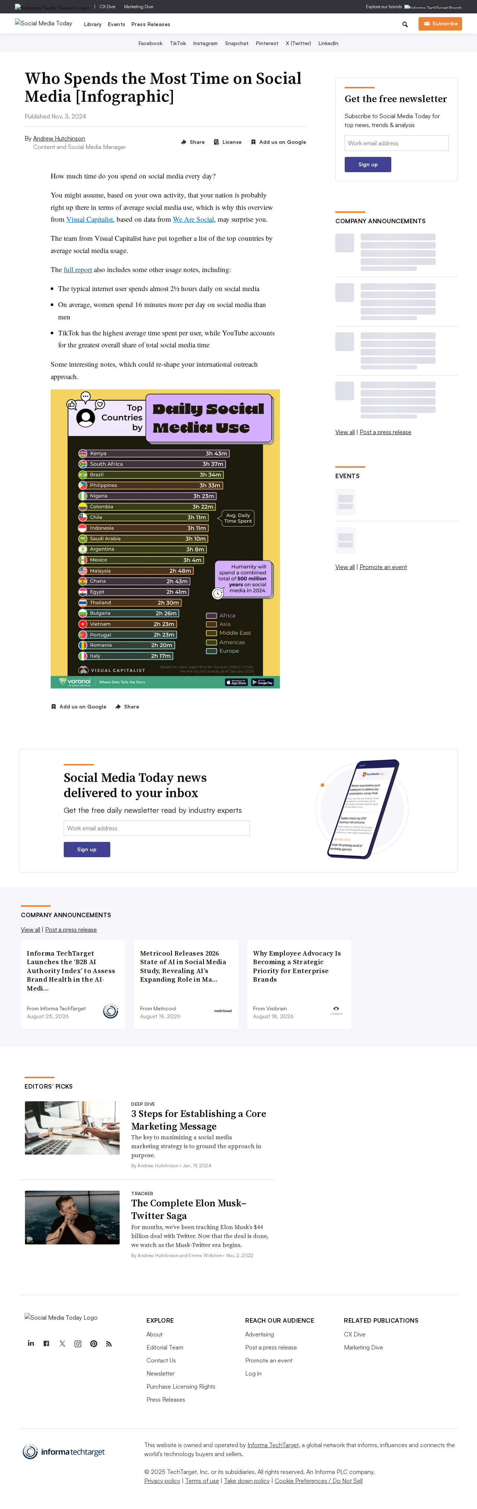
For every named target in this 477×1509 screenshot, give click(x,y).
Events (117, 24)
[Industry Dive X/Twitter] (62, 1344)
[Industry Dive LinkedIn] (30, 1344)
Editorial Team (164, 1347)
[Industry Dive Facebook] (46, 1344)
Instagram (205, 43)
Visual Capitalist (89, 219)
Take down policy (247, 1480)
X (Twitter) (298, 43)
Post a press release (385, 432)
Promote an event (383, 567)
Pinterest (267, 43)
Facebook (150, 43)
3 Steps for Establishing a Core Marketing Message (198, 1120)
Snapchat (237, 43)
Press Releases (151, 24)
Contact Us (161, 1360)
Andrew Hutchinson (59, 138)
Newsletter (160, 1373)
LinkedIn (328, 43)
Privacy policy (162, 1480)
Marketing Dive (138, 6)
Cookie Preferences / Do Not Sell (319, 1480)
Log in (253, 1373)
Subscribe (445, 23)
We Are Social (193, 219)
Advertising (259, 1334)
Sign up (368, 164)
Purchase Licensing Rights (180, 1386)
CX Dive (107, 6)
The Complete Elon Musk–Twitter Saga (188, 1209)
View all (345, 432)
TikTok (178, 43)
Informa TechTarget (273, 1445)
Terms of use (202, 1480)
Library (93, 24)
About (154, 1334)
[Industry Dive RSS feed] (109, 1344)
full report (78, 269)
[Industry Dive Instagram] (77, 1344)
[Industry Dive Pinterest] (93, 1344)
